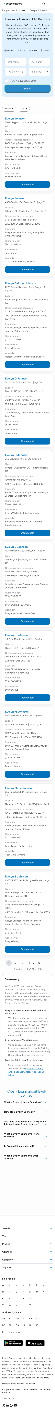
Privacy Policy (42, 1377)
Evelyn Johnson (15, 118)
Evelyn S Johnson (16, 876)
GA (17, 1325)
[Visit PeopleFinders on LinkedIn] (8, 1405)
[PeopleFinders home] (12, 4)
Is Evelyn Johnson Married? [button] (19, 1146)
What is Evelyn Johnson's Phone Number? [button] (21, 1135)
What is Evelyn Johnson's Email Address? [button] (21, 1157)
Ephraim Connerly (34, 1068)
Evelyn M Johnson (16, 711)
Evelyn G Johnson (16, 378)
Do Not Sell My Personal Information (18, 1383)
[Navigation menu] (50, 4)
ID (37, 1325)
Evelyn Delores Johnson (20, 283)
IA (30, 1325)
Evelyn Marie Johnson (19, 788)
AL (10, 1318)
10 (39, 963)
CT (44, 1318)
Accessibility (8, 1398)
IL (44, 1325)
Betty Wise (30, 1071)
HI (24, 1325)
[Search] (43, 4)
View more (14, 1332)
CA (31, 1318)
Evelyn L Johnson (16, 546)
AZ (24, 1318)
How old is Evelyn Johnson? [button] (19, 1111)
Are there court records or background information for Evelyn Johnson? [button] (25, 1123)
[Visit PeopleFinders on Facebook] (12, 1405)
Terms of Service (23, 1377)
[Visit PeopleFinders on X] (4, 1405)
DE (3, 1325)
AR (17, 1318)
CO (37, 1318)
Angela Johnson (16, 1071)
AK (3, 1318)
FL (10, 1325)
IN (3, 1332)
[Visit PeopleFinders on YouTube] (15, 1405)
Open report (27, 184)
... (23, 10)
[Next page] (46, 963)
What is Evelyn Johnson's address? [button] (23, 1102)
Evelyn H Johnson (16, 455)
